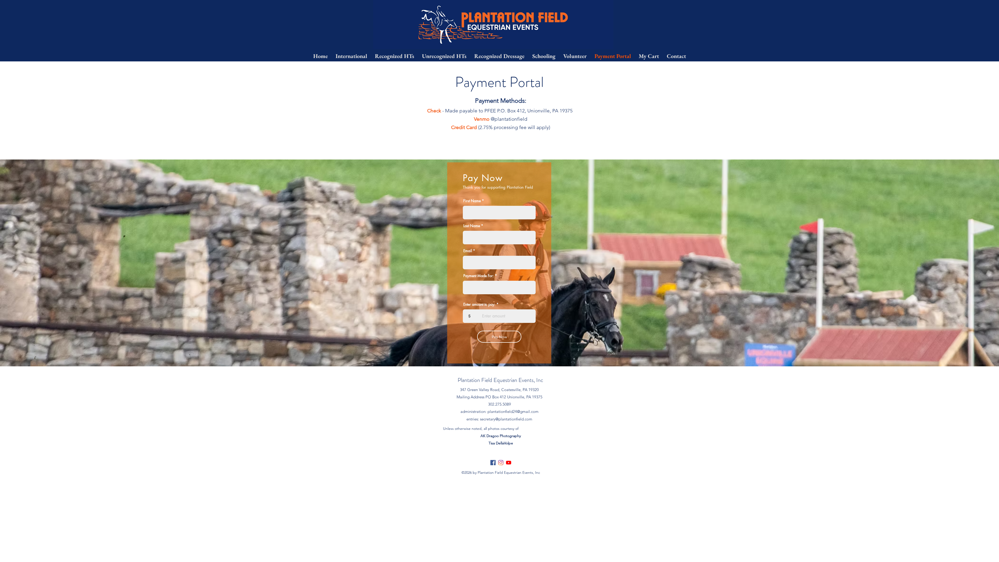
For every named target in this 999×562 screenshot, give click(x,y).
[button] (543, 56)
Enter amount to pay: (479, 304)
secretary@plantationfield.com (506, 419)
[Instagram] (500, 462)
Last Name (471, 226)
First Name (472, 201)
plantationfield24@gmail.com (513, 411)
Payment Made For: (478, 276)
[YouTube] (508, 462)
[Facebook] (493, 462)
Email (467, 251)
